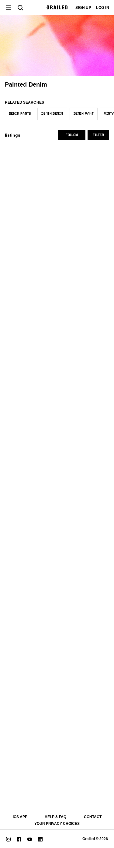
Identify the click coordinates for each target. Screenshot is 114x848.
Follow (72, 135)
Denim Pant (84, 113)
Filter (98, 135)
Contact (93, 817)
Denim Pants (20, 113)
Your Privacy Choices (57, 823)
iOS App (20, 817)
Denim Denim (52, 113)
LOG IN (102, 7)
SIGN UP (83, 7)
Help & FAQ (55, 817)
